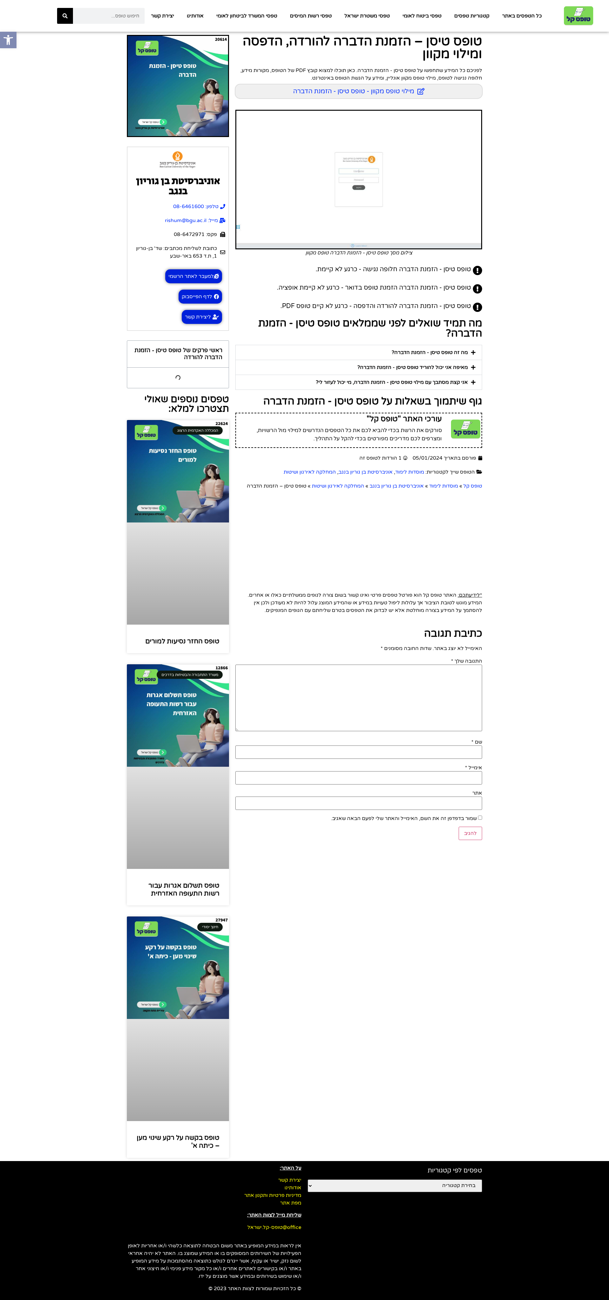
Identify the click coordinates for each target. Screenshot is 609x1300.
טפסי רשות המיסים (311, 16)
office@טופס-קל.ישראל (274, 1227)
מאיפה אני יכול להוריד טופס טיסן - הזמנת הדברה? (412, 367)
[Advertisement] (358, 537)
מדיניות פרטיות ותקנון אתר (272, 1195)
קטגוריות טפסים (471, 16)
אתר (477, 793)
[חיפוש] (65, 16)
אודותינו (195, 16)
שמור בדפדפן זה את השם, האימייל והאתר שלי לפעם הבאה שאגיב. (404, 818)
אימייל (473, 767)
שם (476, 742)
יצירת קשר (162, 16)
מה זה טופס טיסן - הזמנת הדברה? (430, 352)
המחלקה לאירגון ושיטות (310, 472)
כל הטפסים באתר (522, 16)
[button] (359, 352)
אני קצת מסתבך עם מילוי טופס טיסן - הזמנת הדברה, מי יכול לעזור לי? (392, 382)
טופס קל (472, 486)
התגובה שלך (466, 661)
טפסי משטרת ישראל (367, 16)
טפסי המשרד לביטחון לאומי (246, 16)
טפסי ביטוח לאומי (422, 16)
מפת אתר (290, 1203)
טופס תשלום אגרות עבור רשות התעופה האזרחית (183, 889)
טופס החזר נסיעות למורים (182, 641)
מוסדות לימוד (409, 472)
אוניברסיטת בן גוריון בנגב (365, 472)
